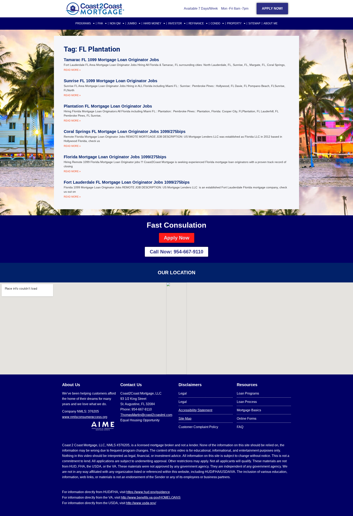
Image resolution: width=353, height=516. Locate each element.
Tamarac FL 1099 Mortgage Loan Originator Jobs (111, 59)
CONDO (215, 23)
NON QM (115, 23)
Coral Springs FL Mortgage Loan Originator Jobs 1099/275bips (124, 131)
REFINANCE (196, 23)
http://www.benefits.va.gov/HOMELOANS (151, 497)
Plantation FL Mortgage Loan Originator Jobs (108, 106)
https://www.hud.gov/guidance (148, 492)
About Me (271, 23)
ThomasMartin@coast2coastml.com (146, 415)
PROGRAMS (83, 23)
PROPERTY (234, 23)
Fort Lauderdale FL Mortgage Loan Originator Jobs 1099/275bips (127, 182)
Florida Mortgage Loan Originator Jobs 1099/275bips (115, 157)
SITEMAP (254, 23)
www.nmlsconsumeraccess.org (84, 417)
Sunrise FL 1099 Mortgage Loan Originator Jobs (110, 81)
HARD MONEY (152, 23)
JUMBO (132, 23)
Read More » (72, 70)
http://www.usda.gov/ (141, 503)
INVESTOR (175, 23)
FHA (100, 23)
